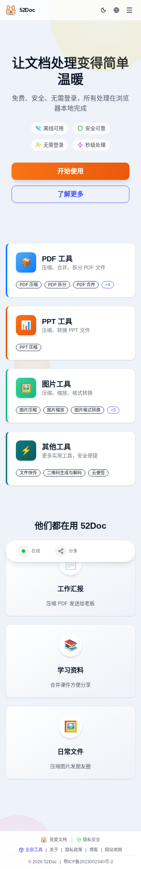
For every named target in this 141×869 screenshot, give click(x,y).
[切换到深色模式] (103, 10)
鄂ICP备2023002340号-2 (88, 861)
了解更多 (70, 194)
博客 (93, 849)
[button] (116, 10)
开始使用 (70, 171)
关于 (54, 849)
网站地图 (113, 849)
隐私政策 (73, 849)
